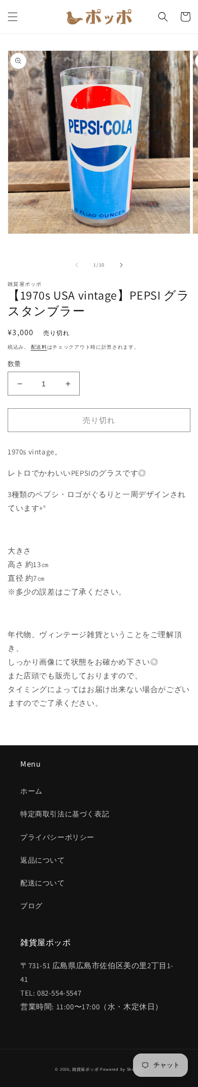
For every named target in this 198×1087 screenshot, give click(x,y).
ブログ (31, 905)
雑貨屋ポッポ (85, 1069)
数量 (14, 363)
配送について (42, 882)
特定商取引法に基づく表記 (64, 813)
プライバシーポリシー (57, 837)
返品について (42, 860)
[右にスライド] (121, 265)
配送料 (39, 347)
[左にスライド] (76, 265)
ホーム (31, 791)
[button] (13, 17)
